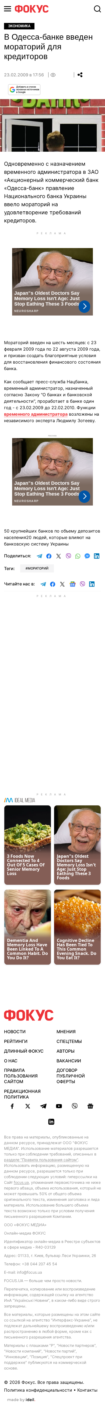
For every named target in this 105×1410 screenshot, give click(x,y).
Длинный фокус (24, 1051)
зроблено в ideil (21, 1400)
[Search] (97, 8)
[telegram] (43, 1106)
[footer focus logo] (29, 1015)
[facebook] (12, 1106)
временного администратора (36, 414)
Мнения (66, 1031)
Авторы (66, 1051)
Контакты (87, 1390)
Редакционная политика (22, 1094)
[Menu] (7, 8)
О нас (11, 1060)
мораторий (38, 568)
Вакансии (69, 1060)
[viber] (74, 1106)
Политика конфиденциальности (38, 1390)
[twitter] (27, 1106)
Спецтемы (69, 1041)
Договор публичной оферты (71, 1075)
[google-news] (90, 1106)
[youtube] (58, 1106)
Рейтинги (15, 1041)
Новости (15, 1031)
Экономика (19, 26)
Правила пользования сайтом (21, 1075)
